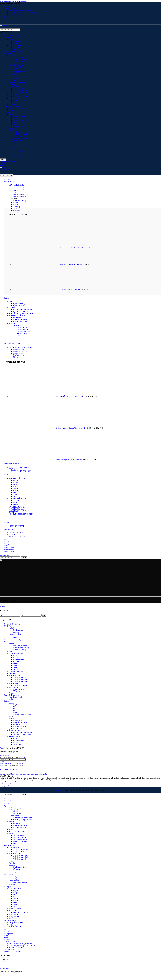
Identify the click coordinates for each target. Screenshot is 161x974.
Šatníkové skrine (14, 142)
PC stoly (16, 357)
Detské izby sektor (19, 349)
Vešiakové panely (15, 926)
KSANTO (16, 154)
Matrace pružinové (19, 120)
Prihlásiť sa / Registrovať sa (14, 951)
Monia (15, 488)
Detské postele (18, 132)
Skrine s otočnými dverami (22, 144)
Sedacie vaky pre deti (20, 96)
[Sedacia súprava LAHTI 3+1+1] (36, 290)
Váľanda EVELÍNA (9, 770)
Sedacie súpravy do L (20, 91)
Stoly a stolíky (14, 98)
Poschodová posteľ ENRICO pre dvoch (70, 396)
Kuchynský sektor (15, 889)
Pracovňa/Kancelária (11, 106)
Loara (15, 486)
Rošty (15, 124)
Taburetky (12, 104)
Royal (15, 492)
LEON (15, 49)
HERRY (16, 73)
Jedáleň (11, 39)
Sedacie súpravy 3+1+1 (21, 89)
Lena (15, 502)
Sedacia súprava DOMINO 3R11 (71, 264)
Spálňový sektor (14, 148)
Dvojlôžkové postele (20, 134)
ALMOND (17, 67)
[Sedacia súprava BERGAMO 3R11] (36, 248)
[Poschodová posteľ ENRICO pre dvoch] (32, 396)
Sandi (15, 494)
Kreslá (11, 63)
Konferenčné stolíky (20, 100)
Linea (15, 484)
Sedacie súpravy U (19, 195)
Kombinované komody (21, 59)
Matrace (11, 114)
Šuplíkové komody (19, 61)
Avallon (16, 47)
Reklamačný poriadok (16, 14)
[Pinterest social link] (14, 22)
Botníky (11, 924)
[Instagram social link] (10, 22)
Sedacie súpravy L (19, 193)
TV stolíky (17, 102)
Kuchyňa (7, 37)
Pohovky (12, 85)
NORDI (16, 77)
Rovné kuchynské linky (21, 912)
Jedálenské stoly (18, 41)
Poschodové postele (20, 138)
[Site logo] (8, 27)
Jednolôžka (17, 136)
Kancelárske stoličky (16, 108)
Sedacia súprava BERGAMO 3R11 (72, 248)
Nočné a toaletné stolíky (12, 51)
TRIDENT (17, 81)
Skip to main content (20, 1)
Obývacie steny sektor (16, 65)
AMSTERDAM (19, 71)
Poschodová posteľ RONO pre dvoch (69, 460)
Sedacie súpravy (14, 87)
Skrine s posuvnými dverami (23, 146)
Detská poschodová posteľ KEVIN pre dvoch (72, 428)
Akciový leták (5, 555)
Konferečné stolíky (19, 201)
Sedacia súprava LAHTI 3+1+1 (71, 290)
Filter (43, 615)
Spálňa (6, 112)
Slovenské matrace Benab (22, 126)
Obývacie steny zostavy (17, 83)
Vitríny (11, 110)
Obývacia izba (9, 53)
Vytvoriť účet (4, 969)
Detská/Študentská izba (12, 35)
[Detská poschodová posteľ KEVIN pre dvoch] (32, 428)
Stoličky (16, 43)
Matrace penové (18, 118)
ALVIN (16, 69)
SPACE (16, 79)
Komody (12, 55)
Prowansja (16, 490)
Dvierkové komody (20, 57)
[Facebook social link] (2, 22)
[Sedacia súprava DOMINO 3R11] (36, 264)
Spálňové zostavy (19, 304)
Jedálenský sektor (15, 45)
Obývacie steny (14, 847)
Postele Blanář (18, 140)
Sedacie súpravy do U (20, 93)
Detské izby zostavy (20, 351)
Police (11, 128)
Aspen (15, 480)
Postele (11, 130)
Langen (15, 482)
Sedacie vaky (13, 94)
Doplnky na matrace (20, 116)
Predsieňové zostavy (16, 922)
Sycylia (15, 496)
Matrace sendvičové (20, 122)
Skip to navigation (6, 1)
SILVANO (17, 156)
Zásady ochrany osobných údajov (20, 10)
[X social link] (6, 22)
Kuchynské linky (15, 910)
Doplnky (12, 865)
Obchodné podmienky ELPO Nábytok (22, 12)
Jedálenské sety (14, 914)
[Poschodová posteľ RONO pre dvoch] (32, 460)
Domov (3, 748)
